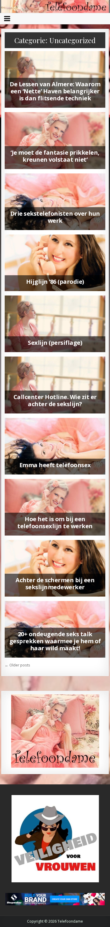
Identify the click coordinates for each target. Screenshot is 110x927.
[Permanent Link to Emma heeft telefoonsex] (55, 446)
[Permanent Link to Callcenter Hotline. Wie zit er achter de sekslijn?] (55, 385)
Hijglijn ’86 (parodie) (55, 282)
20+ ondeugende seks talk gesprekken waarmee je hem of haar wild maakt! (55, 641)
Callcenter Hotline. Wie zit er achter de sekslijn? (55, 400)
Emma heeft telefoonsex (55, 465)
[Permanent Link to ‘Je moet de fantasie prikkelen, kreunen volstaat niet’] (55, 140)
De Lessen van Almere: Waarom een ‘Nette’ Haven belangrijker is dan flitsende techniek (55, 91)
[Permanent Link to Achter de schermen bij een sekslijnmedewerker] (55, 568)
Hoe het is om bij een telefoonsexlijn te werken (55, 522)
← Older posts (17, 665)
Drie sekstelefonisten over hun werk (55, 217)
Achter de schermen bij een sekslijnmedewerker (55, 583)
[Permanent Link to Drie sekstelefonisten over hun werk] (55, 201)
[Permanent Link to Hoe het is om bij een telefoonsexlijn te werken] (55, 507)
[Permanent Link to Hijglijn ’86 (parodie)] (55, 262)
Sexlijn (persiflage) (55, 343)
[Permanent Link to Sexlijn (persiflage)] (55, 324)
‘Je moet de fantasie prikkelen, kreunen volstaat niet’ (55, 155)
